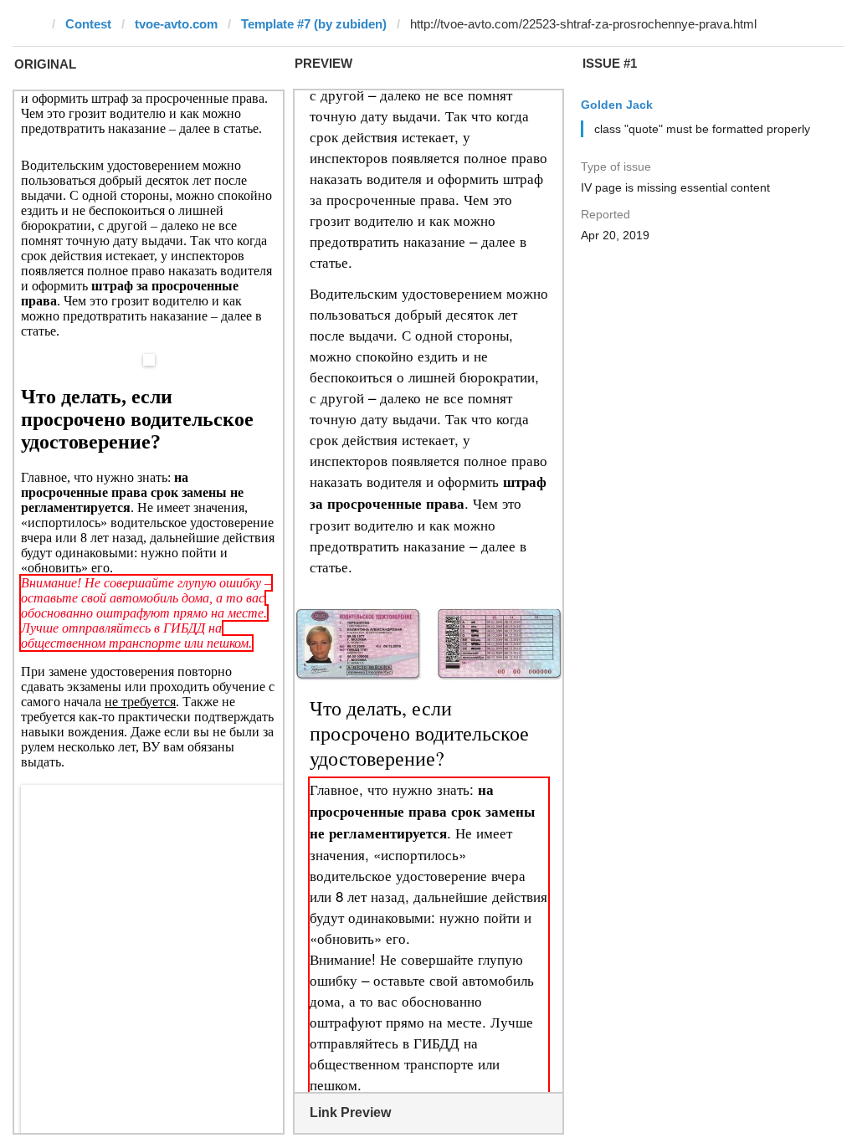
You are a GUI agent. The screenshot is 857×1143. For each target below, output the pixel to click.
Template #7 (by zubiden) (314, 24)
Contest (88, 24)
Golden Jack (617, 104)
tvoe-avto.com (176, 24)
